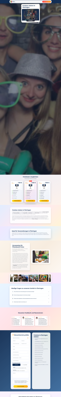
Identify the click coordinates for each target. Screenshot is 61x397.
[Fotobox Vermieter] (12, 2)
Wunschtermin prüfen (47, 1)
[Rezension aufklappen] (19, 317)
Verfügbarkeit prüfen (17, 200)
